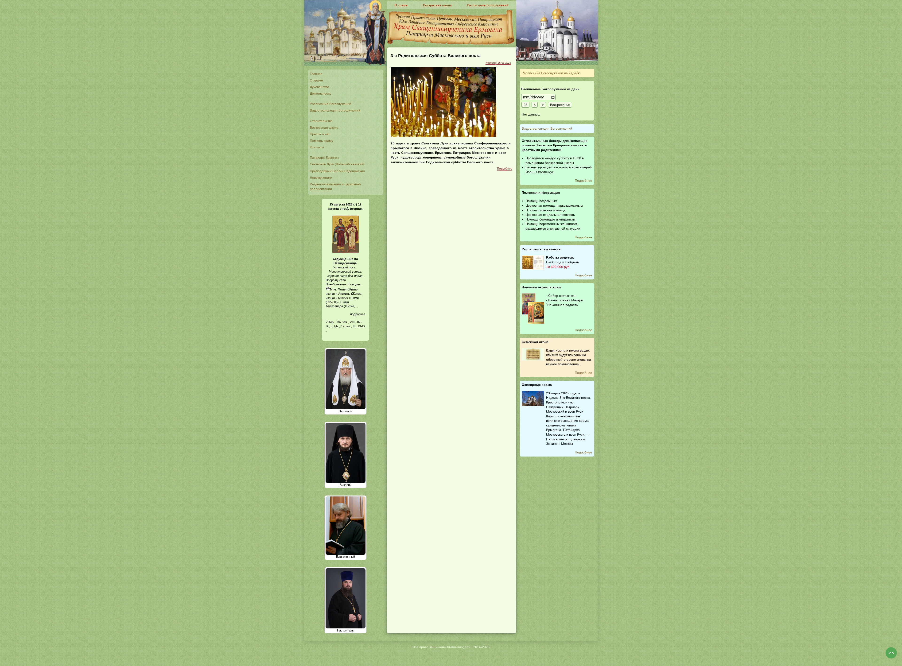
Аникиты (344, 293)
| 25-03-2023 (503, 62)
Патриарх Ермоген (324, 157)
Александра (334, 306)
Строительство (321, 121)
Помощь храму (321, 141)
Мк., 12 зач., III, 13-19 (349, 326)
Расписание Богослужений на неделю (551, 73)
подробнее (357, 314)
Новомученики (321, 177)
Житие (353, 289)
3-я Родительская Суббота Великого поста (436, 55)
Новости (491, 62)
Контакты (317, 147)
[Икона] (345, 252)
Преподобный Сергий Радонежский (337, 171)
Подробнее (504, 168)
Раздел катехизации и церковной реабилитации (335, 186)
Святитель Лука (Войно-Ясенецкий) (337, 164)
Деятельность (320, 93)
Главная (316, 74)
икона (330, 293)
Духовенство (319, 87)
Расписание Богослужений (330, 104)
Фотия (342, 289)
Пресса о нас (320, 134)
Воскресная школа (324, 127)
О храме (316, 80)
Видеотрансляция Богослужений (335, 110)
